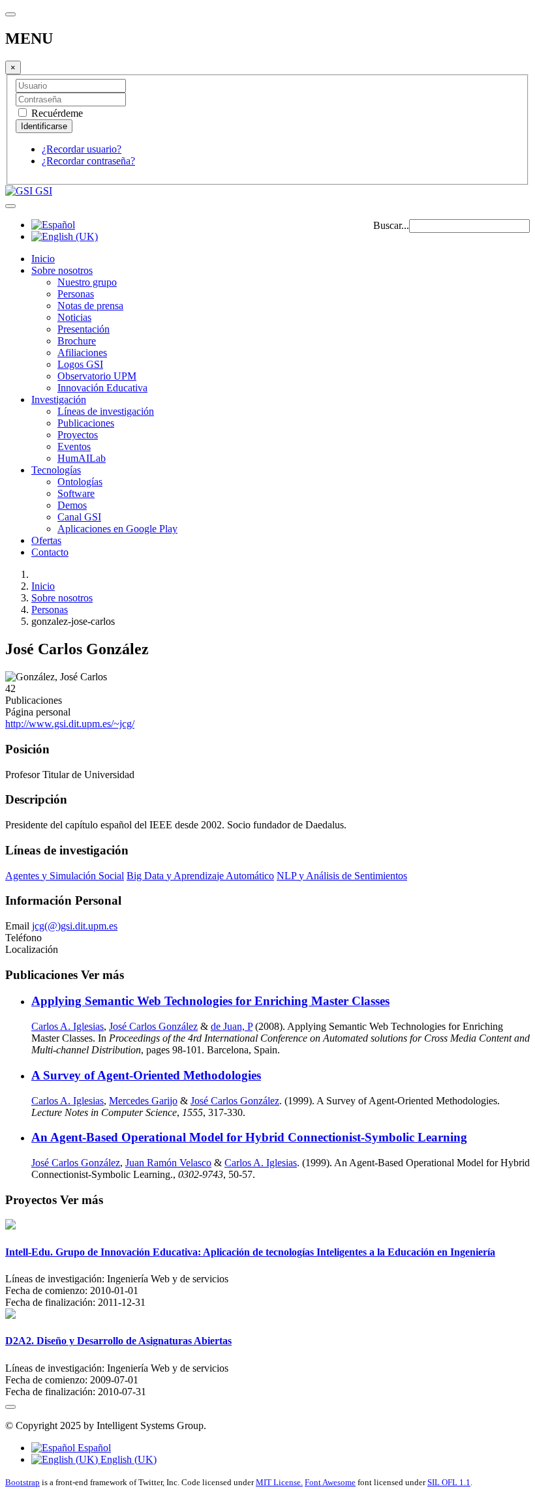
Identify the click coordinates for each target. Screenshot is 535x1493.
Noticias (74, 317)
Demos (72, 505)
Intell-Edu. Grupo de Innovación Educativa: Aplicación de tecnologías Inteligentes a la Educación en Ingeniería (250, 1252)
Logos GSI (80, 364)
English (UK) (127, 1459)
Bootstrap (22, 1482)
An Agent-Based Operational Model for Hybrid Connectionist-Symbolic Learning (249, 1137)
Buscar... (391, 225)
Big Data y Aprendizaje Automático (200, 875)
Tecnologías (56, 469)
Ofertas (46, 540)
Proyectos (77, 434)
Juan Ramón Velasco (168, 1162)
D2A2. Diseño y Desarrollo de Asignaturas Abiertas (118, 1340)
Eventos (74, 446)
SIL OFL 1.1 (448, 1482)
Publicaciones (85, 423)
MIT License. (279, 1482)
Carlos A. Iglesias (67, 1026)
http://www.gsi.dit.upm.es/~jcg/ (69, 723)
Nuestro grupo (87, 282)
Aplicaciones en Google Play (117, 528)
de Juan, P (231, 1026)
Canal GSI (79, 516)
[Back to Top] (10, 1407)
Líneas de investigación (105, 411)
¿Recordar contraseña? (88, 160)
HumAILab (81, 458)
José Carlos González (153, 1026)
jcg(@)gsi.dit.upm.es (74, 925)
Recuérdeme (56, 113)
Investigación (58, 399)
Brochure (76, 340)
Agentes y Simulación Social (64, 875)
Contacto (50, 552)
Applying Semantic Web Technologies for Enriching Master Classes (210, 1001)
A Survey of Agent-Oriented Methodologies (146, 1075)
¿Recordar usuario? (81, 149)
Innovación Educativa (102, 387)
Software (76, 493)
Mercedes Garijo (143, 1100)
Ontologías (79, 481)
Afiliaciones (82, 352)
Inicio (43, 258)
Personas (75, 293)
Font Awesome (330, 1482)
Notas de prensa (90, 305)
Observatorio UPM (96, 376)
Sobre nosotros (62, 270)
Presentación (83, 329)
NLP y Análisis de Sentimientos (342, 875)
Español (93, 1447)
